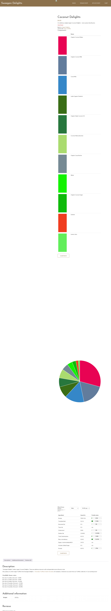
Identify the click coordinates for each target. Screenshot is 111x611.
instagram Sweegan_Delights (99, 9)
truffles (69, 28)
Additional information (17, 560)
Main (74, 3)
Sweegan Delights (11, 3)
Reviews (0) (28, 560)
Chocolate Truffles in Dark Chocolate (44, 571)
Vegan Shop (84, 3)
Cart (106, 3)
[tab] (7, 560)
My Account (96, 3)
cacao (64, 28)
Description (7, 560)
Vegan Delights (66, 27)
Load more (63, 255)
